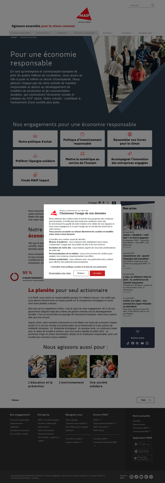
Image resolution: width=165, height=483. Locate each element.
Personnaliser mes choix (60, 273)
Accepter (97, 273)
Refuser (80, 273)
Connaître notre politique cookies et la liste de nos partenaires (79, 267)
